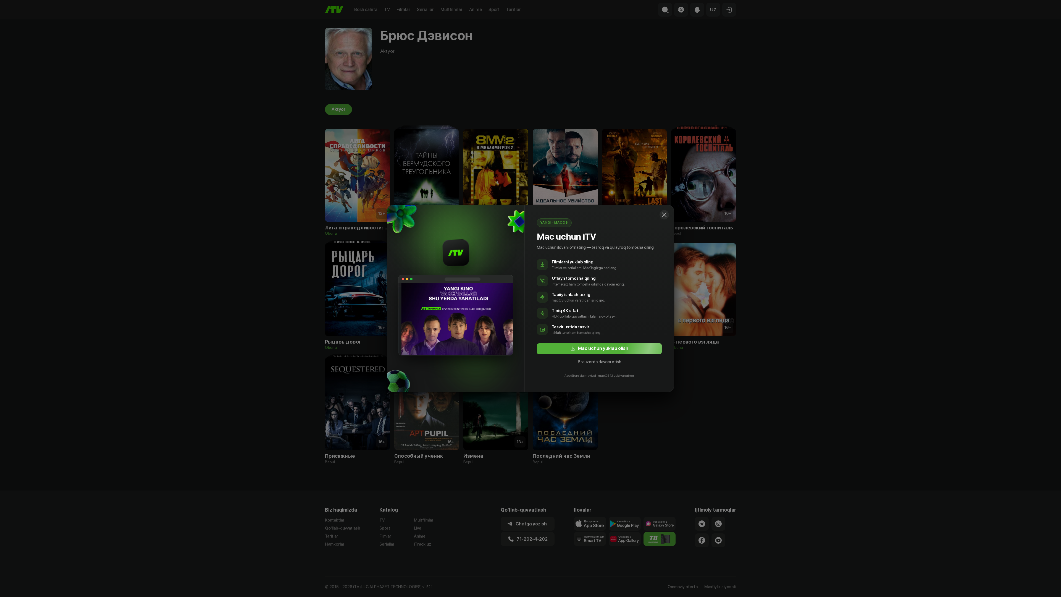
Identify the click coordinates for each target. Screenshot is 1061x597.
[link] (599, 348)
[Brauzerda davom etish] (664, 214)
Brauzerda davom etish (599, 361)
